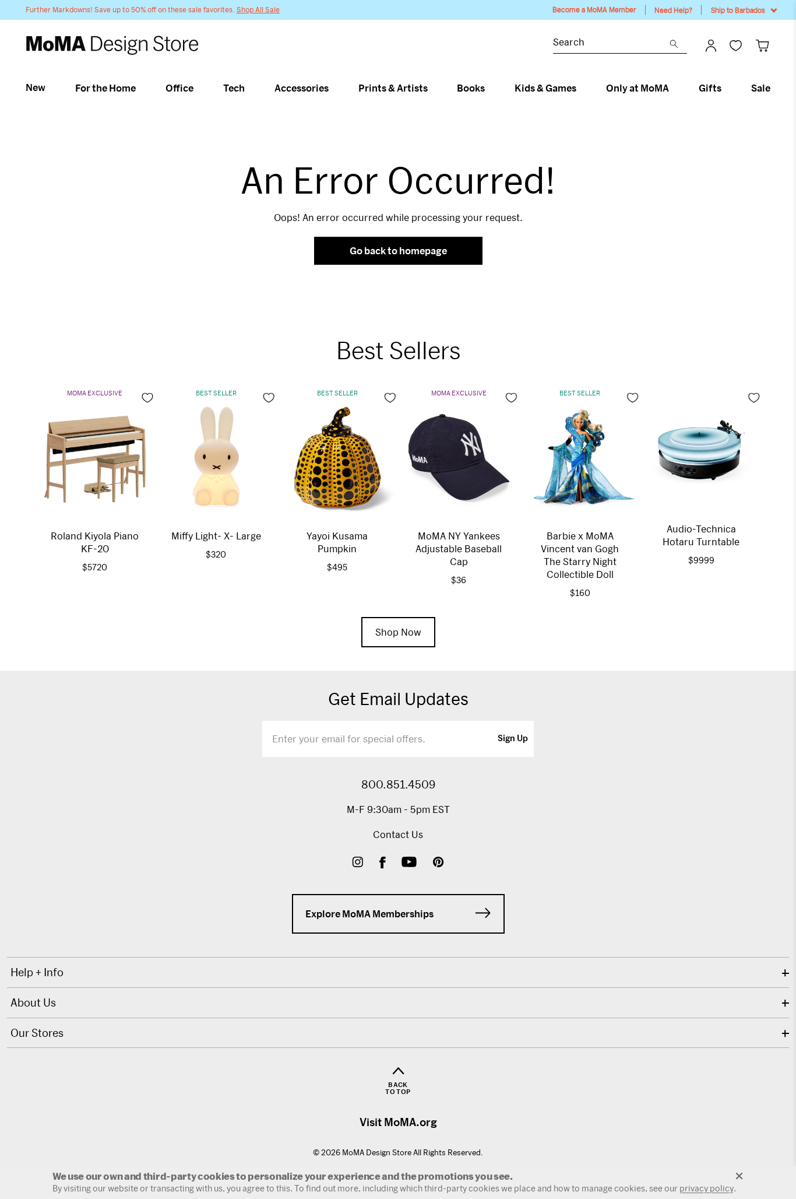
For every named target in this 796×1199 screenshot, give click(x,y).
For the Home (105, 88)
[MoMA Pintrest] (438, 863)
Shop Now (398, 631)
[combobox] (611, 43)
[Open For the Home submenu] (141, 88)
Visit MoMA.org (398, 1122)
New (35, 87)
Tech (234, 88)
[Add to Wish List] (147, 398)
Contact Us (398, 834)
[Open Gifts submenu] (726, 88)
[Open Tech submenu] (249, 88)
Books (471, 88)
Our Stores (37, 1032)
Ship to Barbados (738, 10)
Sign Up (513, 739)
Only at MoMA (637, 88)
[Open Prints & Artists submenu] (432, 88)
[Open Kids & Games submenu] (581, 88)
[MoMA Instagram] (357, 863)
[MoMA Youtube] (409, 863)
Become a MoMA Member (594, 9)
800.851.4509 (398, 784)
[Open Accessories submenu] (333, 88)
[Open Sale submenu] (775, 88)
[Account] (711, 45)
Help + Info (37, 972)
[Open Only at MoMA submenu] (674, 88)
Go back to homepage (398, 250)
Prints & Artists (393, 88)
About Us (33, 1002)
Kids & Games (545, 88)
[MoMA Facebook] (382, 863)
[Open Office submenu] (198, 88)
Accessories (301, 88)
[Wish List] (735, 45)
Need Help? (673, 10)
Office (179, 88)
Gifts (710, 88)
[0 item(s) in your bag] (762, 45)
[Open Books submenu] (490, 88)
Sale (760, 88)
